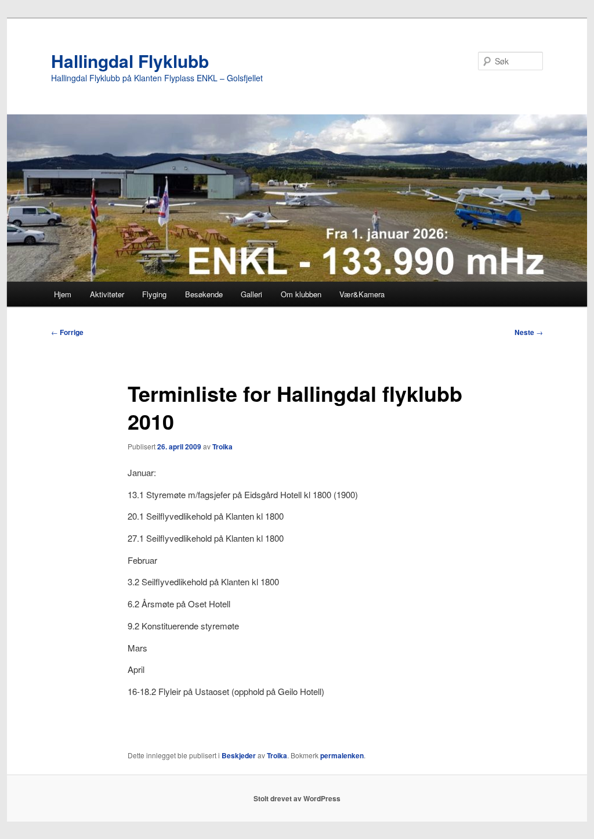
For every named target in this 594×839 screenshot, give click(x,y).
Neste (529, 332)
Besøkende (204, 294)
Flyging (154, 294)
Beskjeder (239, 755)
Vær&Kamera (362, 294)
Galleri (251, 294)
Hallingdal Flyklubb (130, 60)
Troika (222, 446)
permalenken (342, 755)
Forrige (67, 332)
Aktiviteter (107, 294)
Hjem (62, 294)
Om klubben (301, 294)
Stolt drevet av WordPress (297, 798)
